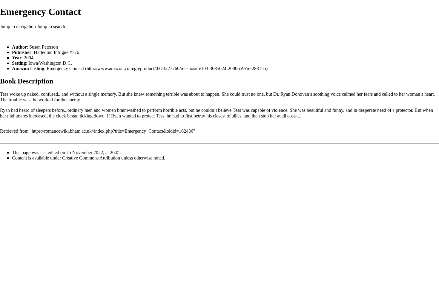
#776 (74, 52)
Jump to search (51, 26)
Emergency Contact (65, 68)
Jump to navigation (18, 26)
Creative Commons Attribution (91, 157)
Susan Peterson (43, 46)
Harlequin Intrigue (51, 52)
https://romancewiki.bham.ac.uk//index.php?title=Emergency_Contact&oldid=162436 (112, 131)
